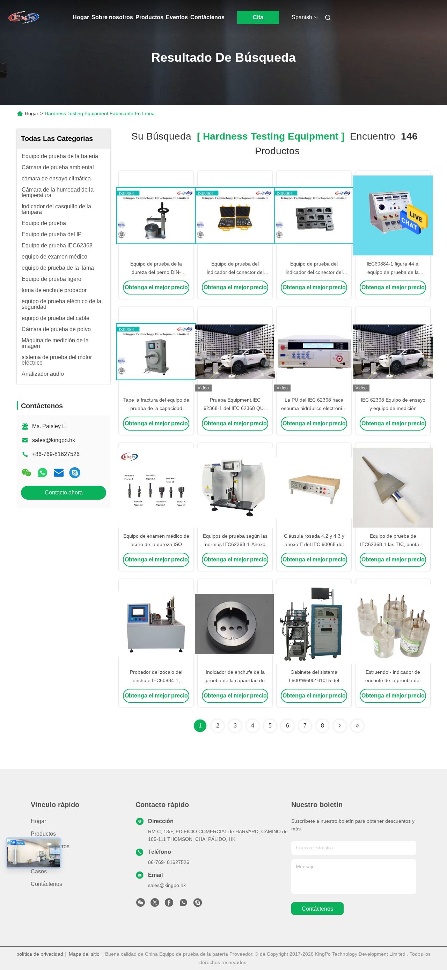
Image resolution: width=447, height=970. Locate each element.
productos (43, 834)
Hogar (81, 17)
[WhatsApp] (42, 472)
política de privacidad (39, 954)
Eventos (177, 17)
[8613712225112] (183, 904)
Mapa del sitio (84, 954)
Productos (149, 17)
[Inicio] (24, 17)
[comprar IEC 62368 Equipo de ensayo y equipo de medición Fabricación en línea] (393, 351)
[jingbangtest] (74, 472)
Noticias (41, 859)
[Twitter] (155, 904)
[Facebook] (169, 904)
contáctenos (317, 909)
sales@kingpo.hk (53, 440)
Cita (258, 17)
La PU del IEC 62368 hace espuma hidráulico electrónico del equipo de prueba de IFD (314, 408)
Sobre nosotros (112, 17)
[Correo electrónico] (58, 472)
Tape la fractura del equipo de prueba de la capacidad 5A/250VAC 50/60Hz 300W (156, 408)
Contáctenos (207, 17)
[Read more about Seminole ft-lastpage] (357, 725)
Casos (39, 871)
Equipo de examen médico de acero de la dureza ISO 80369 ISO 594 (156, 544)
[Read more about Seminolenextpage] (340, 725)
